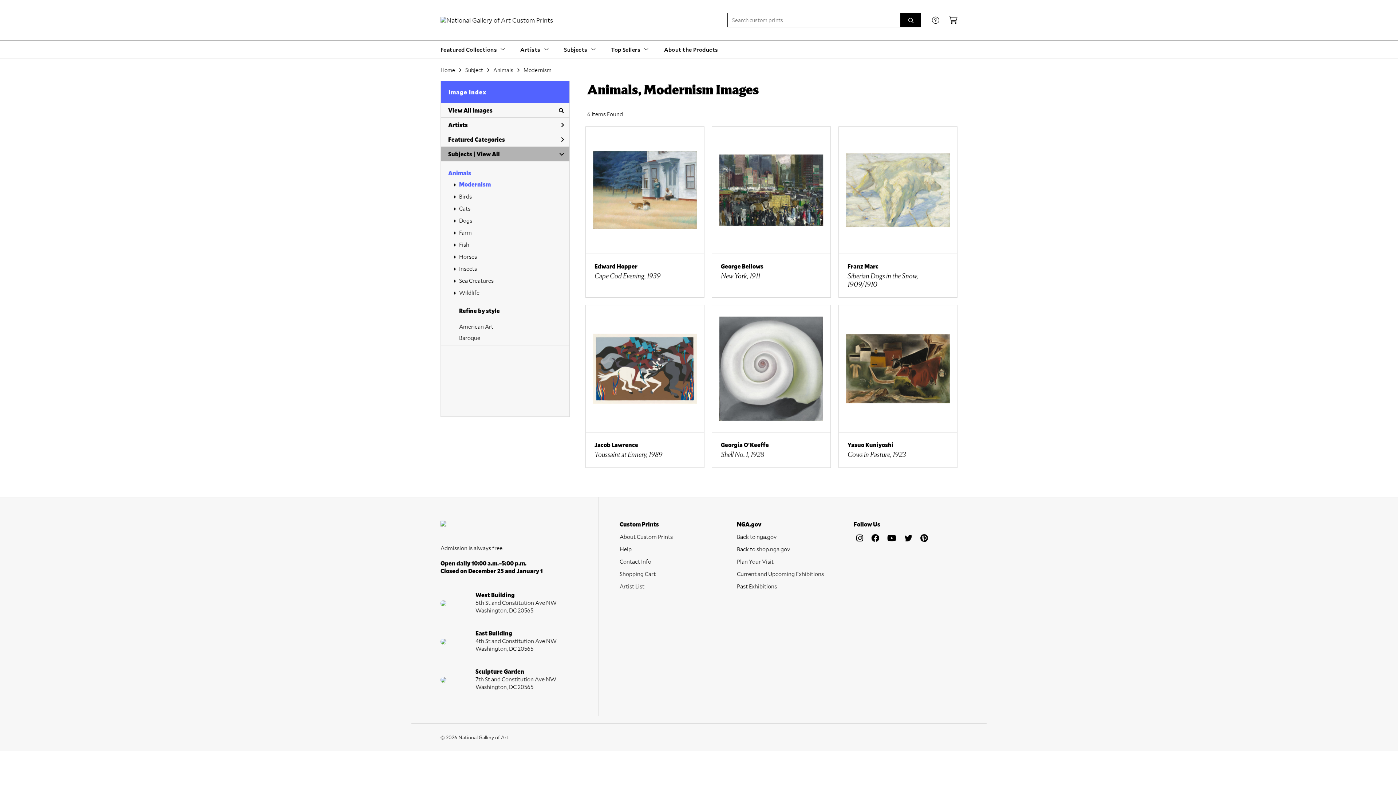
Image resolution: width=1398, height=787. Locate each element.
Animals (459, 173)
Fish (464, 244)
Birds (465, 196)
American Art (476, 326)
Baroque (469, 337)
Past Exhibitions (757, 586)
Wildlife (469, 292)
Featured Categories (476, 139)
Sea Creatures (476, 280)
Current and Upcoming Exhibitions (780, 573)
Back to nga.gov (757, 536)
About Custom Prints (646, 536)
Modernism (475, 184)
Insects (468, 268)
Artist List (632, 586)
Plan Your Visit (755, 561)
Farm (465, 232)
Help (626, 549)
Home (448, 70)
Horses (468, 256)
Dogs (465, 220)
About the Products (691, 49)
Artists (458, 125)
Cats (464, 208)
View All (488, 154)
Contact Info (635, 561)
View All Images (470, 110)
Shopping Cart (638, 573)
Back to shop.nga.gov (763, 549)
